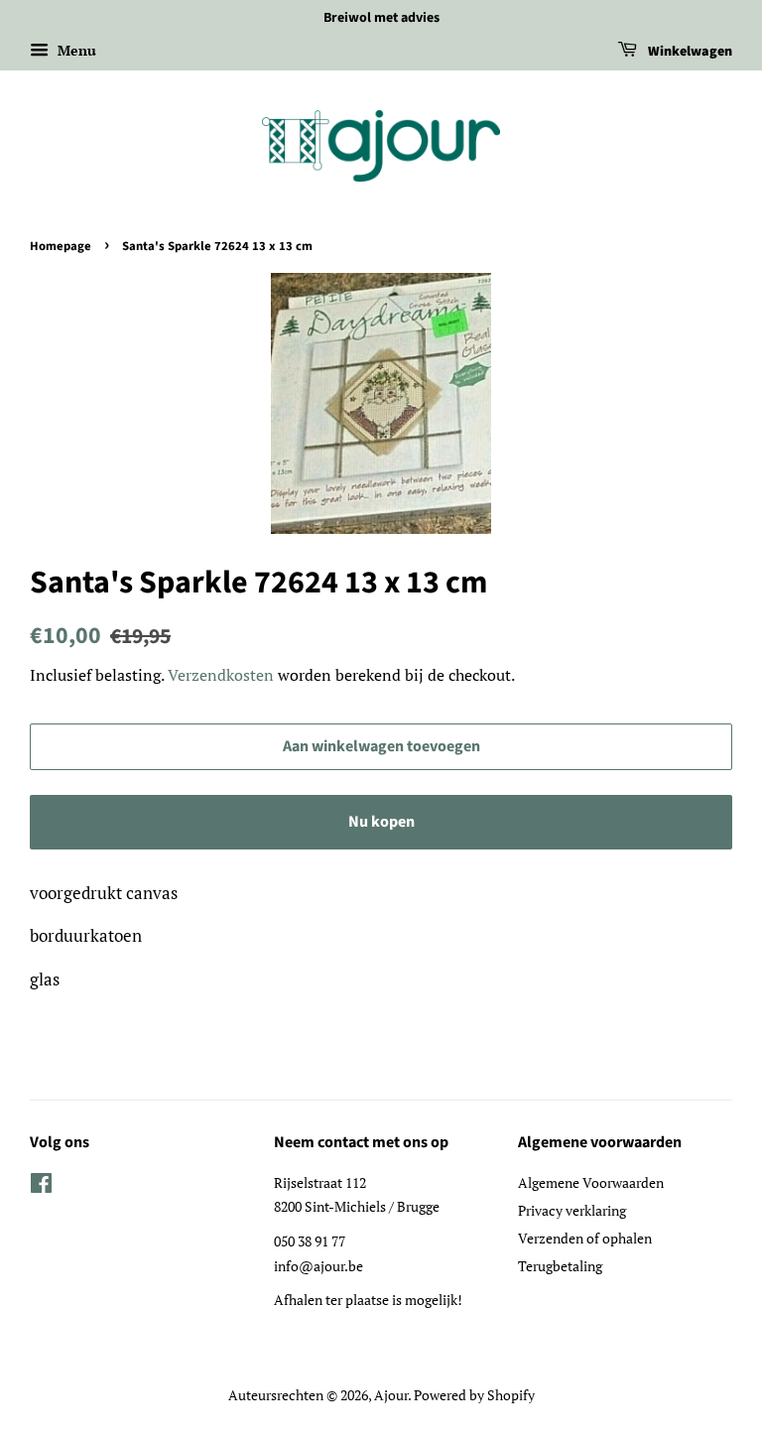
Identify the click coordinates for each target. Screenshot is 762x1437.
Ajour (391, 1394)
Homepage (60, 246)
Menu (75, 50)
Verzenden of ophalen (585, 1238)
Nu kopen (381, 822)
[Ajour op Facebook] (41, 1186)
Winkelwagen (688, 52)
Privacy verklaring (572, 1210)
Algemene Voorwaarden (591, 1182)
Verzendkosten (221, 675)
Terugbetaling (560, 1265)
